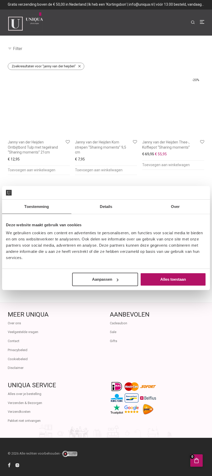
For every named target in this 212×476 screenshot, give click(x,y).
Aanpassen (102, 279)
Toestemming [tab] (36, 206)
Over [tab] (175, 206)
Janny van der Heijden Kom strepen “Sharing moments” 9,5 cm (100, 147)
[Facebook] (9, 465)
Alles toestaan (173, 279)
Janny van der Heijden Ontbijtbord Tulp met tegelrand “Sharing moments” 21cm (33, 147)
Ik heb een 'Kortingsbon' (107, 4)
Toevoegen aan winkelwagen (31, 170)
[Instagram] (17, 465)
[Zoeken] (194, 22)
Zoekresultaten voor (44, 66)
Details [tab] (106, 206)
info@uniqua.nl (141, 4)
